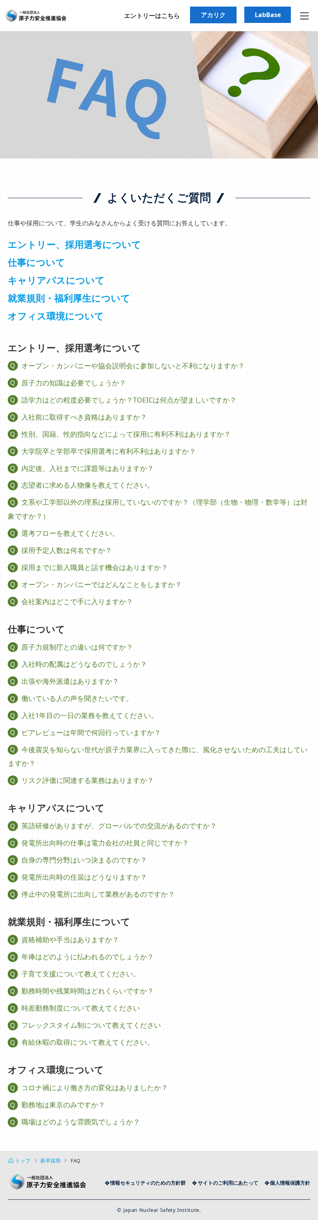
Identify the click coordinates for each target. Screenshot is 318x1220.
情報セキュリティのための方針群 (148, 1182)
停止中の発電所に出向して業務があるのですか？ (98, 894)
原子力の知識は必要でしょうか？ (73, 382)
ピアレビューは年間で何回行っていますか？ (91, 732)
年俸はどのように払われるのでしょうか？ (87, 956)
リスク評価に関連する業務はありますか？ (87, 780)
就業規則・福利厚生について (69, 297)
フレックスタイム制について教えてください (91, 1025)
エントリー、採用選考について (74, 244)
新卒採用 (50, 1160)
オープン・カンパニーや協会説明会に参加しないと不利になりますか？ (133, 365)
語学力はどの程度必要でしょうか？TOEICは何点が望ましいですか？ (129, 399)
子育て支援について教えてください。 (80, 973)
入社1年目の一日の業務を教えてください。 (89, 715)
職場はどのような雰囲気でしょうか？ (80, 1121)
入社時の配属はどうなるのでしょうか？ (84, 664)
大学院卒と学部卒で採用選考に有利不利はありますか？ (108, 451)
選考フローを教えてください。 (70, 533)
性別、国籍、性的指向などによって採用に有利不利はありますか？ (126, 434)
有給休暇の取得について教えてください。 (87, 1042)
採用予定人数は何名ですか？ (66, 550)
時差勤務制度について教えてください (80, 1008)
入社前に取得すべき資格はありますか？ (84, 417)
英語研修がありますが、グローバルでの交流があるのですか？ (119, 825)
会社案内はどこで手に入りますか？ (77, 601)
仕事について (36, 262)
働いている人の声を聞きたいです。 (77, 698)
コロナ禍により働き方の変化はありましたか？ (94, 1087)
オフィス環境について (56, 315)
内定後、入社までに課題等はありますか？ (87, 468)
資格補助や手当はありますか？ (70, 939)
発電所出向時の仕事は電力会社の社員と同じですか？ (105, 842)
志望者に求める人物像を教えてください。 (87, 485)
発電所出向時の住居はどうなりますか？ (84, 877)
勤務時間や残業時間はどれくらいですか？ (87, 990)
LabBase (268, 14)
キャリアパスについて (56, 280)
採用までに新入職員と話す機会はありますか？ (94, 567)
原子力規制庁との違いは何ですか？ (77, 647)
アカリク (213, 14)
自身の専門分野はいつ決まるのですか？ (84, 859)
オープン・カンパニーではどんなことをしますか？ (101, 584)
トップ (22, 1160)
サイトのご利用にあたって (228, 1182)
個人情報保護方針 (290, 1182)
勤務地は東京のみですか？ (63, 1104)
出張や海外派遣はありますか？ (70, 681)
